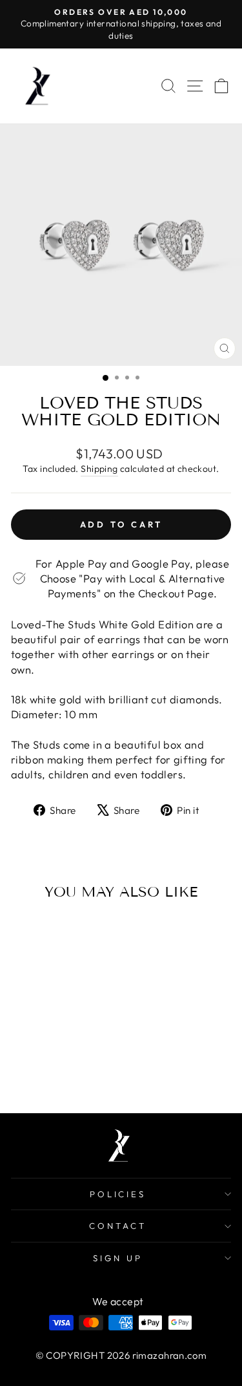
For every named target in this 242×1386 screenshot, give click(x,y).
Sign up (118, 1258)
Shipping (99, 468)
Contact (117, 1226)
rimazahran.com (169, 1355)
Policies (118, 1194)
